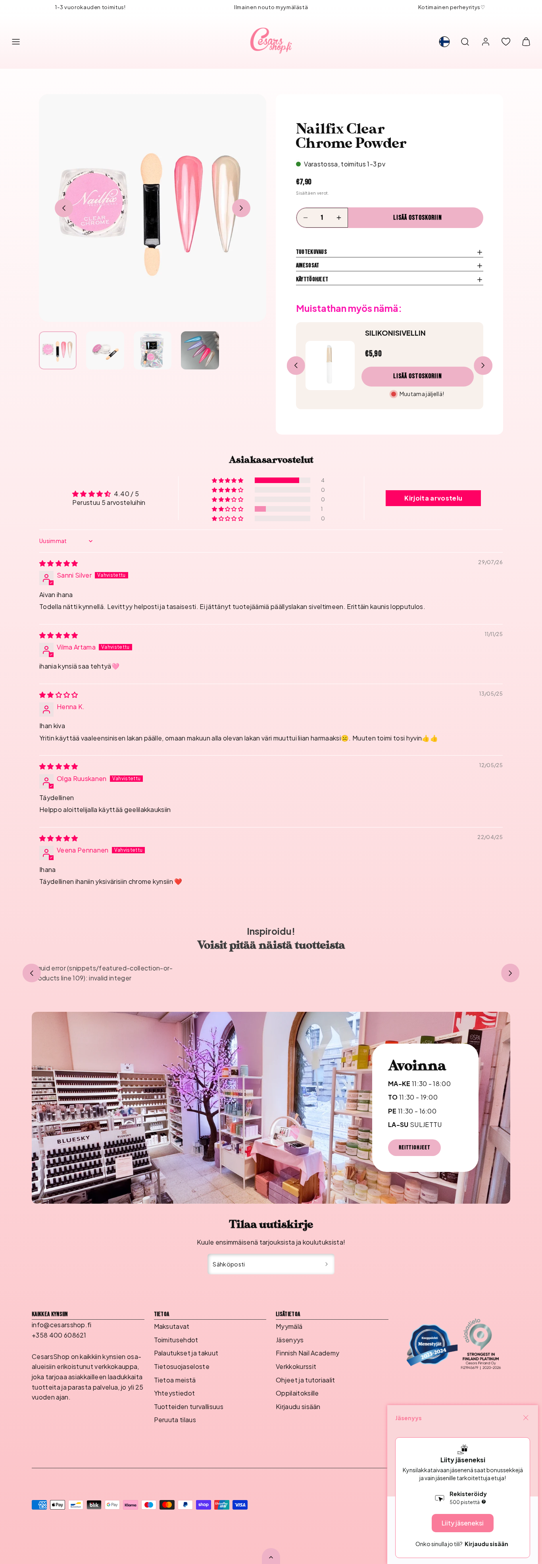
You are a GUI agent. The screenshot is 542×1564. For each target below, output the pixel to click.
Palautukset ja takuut (186, 1353)
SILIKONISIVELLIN (395, 333)
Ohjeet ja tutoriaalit (305, 1380)
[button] (15, 41)
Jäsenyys (290, 1340)
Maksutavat (172, 1326)
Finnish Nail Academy (307, 1353)
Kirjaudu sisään (298, 1406)
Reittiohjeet (414, 1147)
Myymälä (289, 1326)
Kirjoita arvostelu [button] (433, 498)
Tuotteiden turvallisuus (188, 1406)
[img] (58, 563)
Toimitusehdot (176, 1340)
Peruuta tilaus (175, 1419)
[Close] (525, 1417)
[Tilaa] (326, 1264)
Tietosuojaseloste (181, 1366)
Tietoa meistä (175, 1380)
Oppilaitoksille (297, 1393)
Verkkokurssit (296, 1366)
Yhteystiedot (174, 1393)
